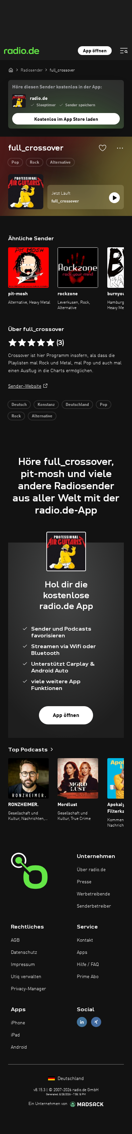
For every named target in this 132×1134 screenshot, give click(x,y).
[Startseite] (11, 70)
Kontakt (85, 940)
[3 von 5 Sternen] (31, 343)
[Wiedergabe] (114, 197)
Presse (84, 882)
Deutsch (19, 405)
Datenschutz (24, 952)
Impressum (23, 964)
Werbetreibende (93, 894)
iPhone (18, 1023)
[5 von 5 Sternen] (50, 343)
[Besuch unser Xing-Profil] (96, 1021)
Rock (34, 163)
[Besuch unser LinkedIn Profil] (82, 1021)
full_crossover (65, 201)
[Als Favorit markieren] (102, 147)
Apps (82, 952)
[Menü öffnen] (124, 51)
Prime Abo (87, 976)
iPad (15, 1035)
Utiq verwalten (26, 976)
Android (19, 1047)
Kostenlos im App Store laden (66, 119)
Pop (15, 163)
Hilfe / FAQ (88, 964)
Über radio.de (91, 869)
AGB (15, 940)
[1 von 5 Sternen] (12, 343)
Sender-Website (24, 386)
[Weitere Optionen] (120, 148)
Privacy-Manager (28, 989)
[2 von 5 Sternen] (22, 343)
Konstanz (46, 405)
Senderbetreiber (94, 906)
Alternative (60, 163)
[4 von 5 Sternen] (41, 343)
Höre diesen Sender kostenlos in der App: (57, 87)
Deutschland (77, 405)
